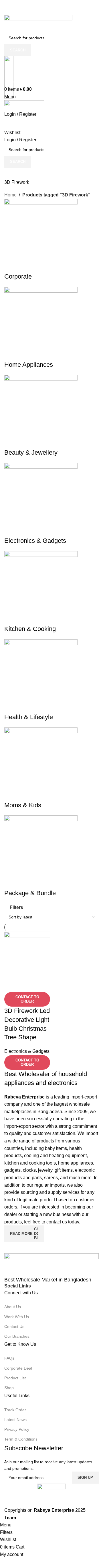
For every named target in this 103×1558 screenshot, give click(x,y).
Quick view (27, 985)
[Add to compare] (11, 985)
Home (10, 194)
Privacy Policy (16, 1429)
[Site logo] (38, 23)
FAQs (9, 1358)
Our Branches (16, 1336)
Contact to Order (27, 999)
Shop (9, 1387)
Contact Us (14, 1326)
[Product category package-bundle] (51, 548)
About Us (12, 1306)
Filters (16, 907)
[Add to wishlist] (42, 985)
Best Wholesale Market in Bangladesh (47, 1280)
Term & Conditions (20, 1439)
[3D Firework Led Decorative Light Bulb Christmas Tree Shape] (27, 954)
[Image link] (51, 1264)
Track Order (15, 1410)
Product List (15, 1378)
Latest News (15, 1419)
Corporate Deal (18, 1368)
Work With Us (16, 1316)
